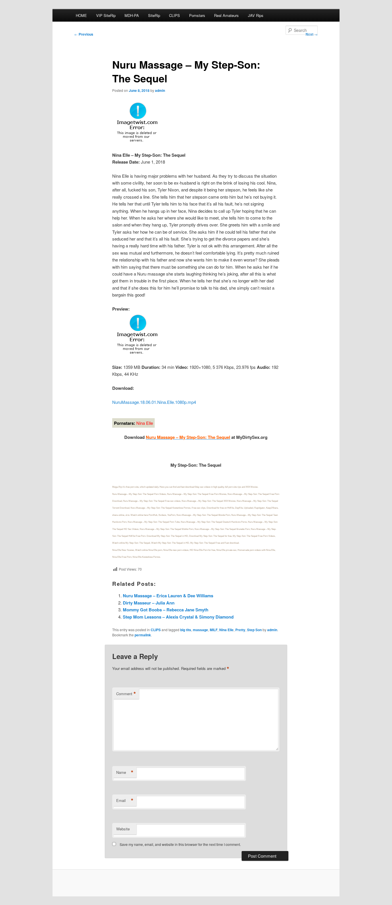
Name (124, 772)
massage (200, 629)
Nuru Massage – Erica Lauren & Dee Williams (168, 595)
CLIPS (174, 15)
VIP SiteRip (106, 15)
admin (160, 90)
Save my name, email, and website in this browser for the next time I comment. (180, 844)
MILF (214, 629)
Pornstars (197, 15)
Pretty (240, 629)
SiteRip (154, 15)
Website (123, 829)
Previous (83, 34)
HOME (81, 15)
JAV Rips (255, 15)
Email (124, 800)
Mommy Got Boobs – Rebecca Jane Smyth (165, 609)
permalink (143, 634)
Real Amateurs (226, 15)
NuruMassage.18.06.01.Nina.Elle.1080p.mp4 (154, 402)
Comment (126, 693)
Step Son (254, 629)
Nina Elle (226, 629)
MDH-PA (132, 15)
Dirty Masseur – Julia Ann (148, 603)
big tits (185, 629)
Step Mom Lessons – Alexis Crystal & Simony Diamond (178, 617)
